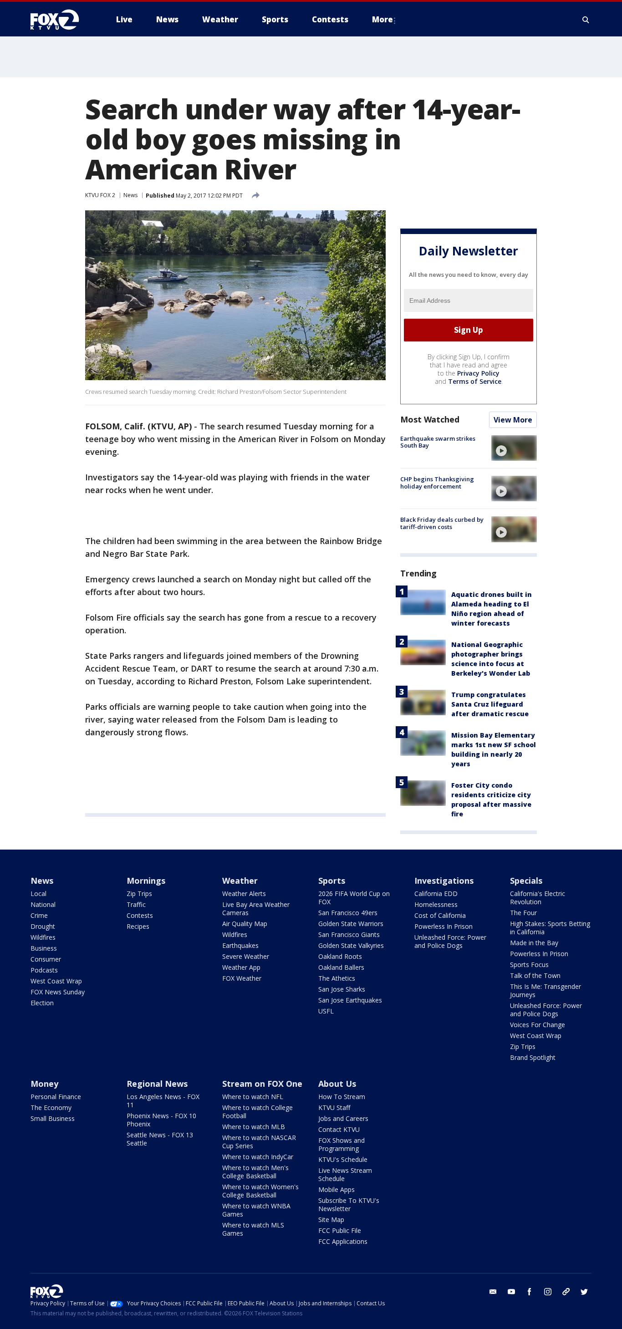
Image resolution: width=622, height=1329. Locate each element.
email (493, 1291)
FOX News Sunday (58, 992)
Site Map (331, 1219)
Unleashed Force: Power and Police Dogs (450, 941)
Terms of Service (474, 381)
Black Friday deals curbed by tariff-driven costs (442, 523)
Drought (43, 926)
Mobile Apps (336, 1189)
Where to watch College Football (257, 1111)
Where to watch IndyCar (257, 1156)
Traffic (136, 904)
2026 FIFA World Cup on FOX (354, 897)
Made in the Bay (534, 942)
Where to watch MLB (253, 1126)
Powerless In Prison (443, 926)
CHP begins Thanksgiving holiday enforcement (437, 482)
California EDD (436, 893)
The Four (523, 912)
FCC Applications (342, 1241)
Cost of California (440, 915)
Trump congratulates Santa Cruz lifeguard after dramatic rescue (490, 704)
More (382, 19)
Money (44, 1083)
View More (513, 420)
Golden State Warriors (350, 923)
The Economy (51, 1107)
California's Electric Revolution (537, 897)
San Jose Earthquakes (350, 1000)
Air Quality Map (244, 923)
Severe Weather (245, 956)
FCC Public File (339, 1230)
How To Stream (341, 1096)
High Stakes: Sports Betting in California (550, 927)
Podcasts (44, 970)
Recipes (138, 926)
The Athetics (336, 978)
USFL (326, 1011)
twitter (584, 1291)
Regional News (157, 1083)
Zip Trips (139, 893)
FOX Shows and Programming (341, 1144)
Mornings (146, 880)
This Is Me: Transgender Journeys (545, 990)
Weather (240, 880)
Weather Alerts (244, 893)
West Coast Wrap (56, 981)
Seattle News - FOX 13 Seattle (160, 1138)
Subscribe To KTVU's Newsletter (348, 1204)
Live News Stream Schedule (345, 1174)
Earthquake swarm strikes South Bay (437, 442)
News (130, 195)
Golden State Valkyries (351, 945)
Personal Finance (56, 1096)
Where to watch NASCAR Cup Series (259, 1141)
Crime (39, 915)
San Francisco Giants (349, 934)
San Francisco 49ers (347, 912)
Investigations (444, 880)
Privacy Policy (478, 373)
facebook (529, 1291)
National (43, 904)
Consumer (46, 959)
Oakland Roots (340, 956)
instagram (547, 1291)
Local (38, 893)
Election (42, 1002)
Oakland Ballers (341, 967)
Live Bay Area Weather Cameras (256, 908)
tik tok (566, 1291)
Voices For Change (537, 1024)
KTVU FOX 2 (100, 195)
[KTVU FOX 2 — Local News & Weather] (61, 20)
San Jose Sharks (341, 989)
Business (44, 948)
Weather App (241, 967)
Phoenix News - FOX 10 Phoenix (161, 1119)
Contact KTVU (339, 1129)
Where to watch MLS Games (253, 1229)
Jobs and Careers (343, 1118)
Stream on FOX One (262, 1083)
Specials (526, 880)
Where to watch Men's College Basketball (255, 1171)
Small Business (53, 1118)
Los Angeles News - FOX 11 (163, 1100)
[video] (514, 448)
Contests (140, 915)
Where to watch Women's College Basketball (260, 1190)
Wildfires (43, 937)
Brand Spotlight (533, 1057)
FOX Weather (241, 978)
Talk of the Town (535, 975)
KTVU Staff (334, 1107)
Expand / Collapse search (586, 19)
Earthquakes (240, 945)
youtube (511, 1291)
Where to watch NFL (252, 1096)
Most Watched (429, 419)
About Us (337, 1083)
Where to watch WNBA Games (256, 1210)
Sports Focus (529, 964)
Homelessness (436, 904)
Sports (331, 880)
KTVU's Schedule (342, 1159)
